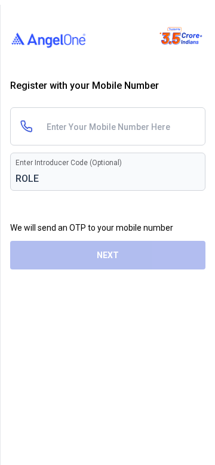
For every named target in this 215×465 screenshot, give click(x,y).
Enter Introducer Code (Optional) (69, 163)
